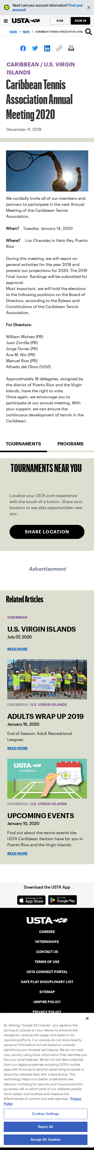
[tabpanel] (47, 504)
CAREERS (47, 931)
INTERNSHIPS (47, 941)
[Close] (87, 1018)
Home (13, 31)
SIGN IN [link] (80, 21)
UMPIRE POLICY (47, 1002)
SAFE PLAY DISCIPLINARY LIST (47, 982)
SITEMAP (47, 992)
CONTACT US (47, 951)
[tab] (23, 446)
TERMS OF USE (47, 962)
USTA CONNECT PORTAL (47, 972)
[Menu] (5, 21)
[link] (23, 48)
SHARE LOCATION (47, 531)
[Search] (88, 32)
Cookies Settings (45, 1114)
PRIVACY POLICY (47, 1012)
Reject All (45, 1127)
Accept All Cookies (45, 1139)
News (26, 31)
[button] (88, 7)
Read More (17, 649)
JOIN (59, 21)
